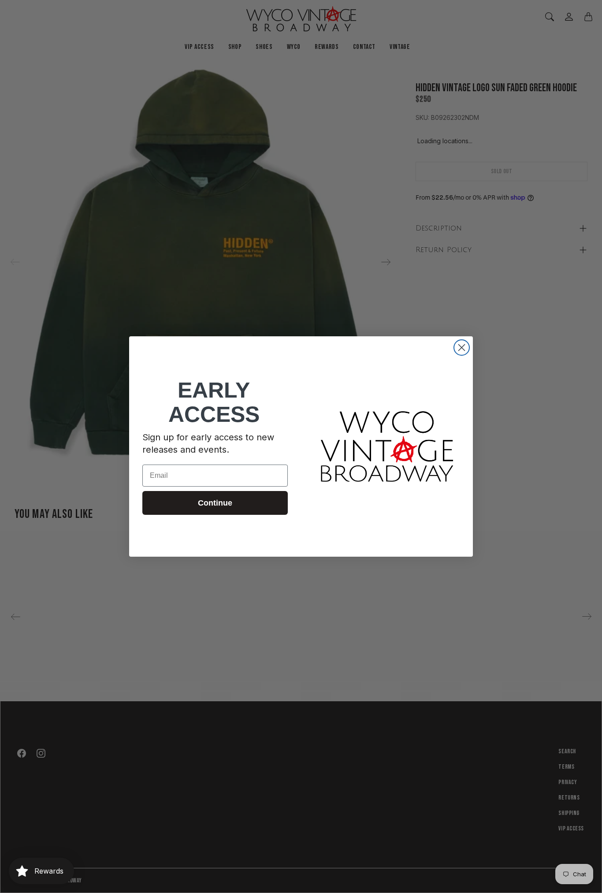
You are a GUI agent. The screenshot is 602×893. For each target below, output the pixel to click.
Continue (215, 503)
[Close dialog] (461, 347)
